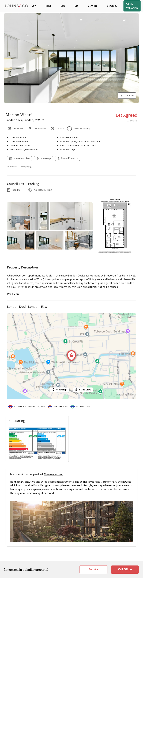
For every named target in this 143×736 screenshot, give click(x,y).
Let (76, 6)
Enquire (93, 569)
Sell (63, 6)
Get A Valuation (132, 6)
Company (112, 6)
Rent (48, 6)
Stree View (85, 389)
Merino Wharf (53, 474)
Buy (34, 6)
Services (92, 6)
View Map (61, 389)
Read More (13, 294)
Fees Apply (24, 166)
